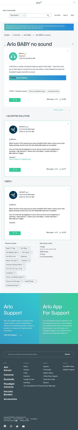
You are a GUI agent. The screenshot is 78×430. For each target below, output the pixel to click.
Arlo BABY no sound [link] (43, 35)
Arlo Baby (27, 35)
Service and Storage (13, 281)
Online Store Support (50, 376)
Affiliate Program (69, 370)
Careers (26, 370)
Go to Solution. (22, 78)
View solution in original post (20, 159)
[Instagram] (11, 426)
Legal (26, 419)
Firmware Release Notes (14, 264)
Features (24, 260)
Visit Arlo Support (10, 335)
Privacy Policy (7, 419)
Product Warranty (49, 386)
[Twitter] (17, 426)
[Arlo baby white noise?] (69, 110)
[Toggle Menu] (74, 2)
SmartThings (29, 281)
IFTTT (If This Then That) (14, 269)
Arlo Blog (26, 383)
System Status (48, 373)
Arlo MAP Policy (68, 366)
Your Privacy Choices (9, 420)
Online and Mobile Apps (37, 91)
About (25, 366)
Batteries (24, 256)
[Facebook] (5, 426)
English (7, 35)
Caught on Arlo (28, 379)
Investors (26, 376)
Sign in (65, 15)
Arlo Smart (25, 252)
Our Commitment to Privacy (33, 386)
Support (46, 366)
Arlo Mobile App (11, 252)
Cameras (16, 35)
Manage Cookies (24, 420)
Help (72, 15)
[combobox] (38, 15)
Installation (9, 273)
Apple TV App (10, 248)
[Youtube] (23, 426)
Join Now (57, 15)
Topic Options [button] (73, 44)
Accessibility (33, 419)
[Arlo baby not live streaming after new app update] (66, 110)
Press (25, 373)
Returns (46, 383)
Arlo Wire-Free (11, 256)
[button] (67, 50)
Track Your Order (49, 379)
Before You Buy (11, 260)
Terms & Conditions (18, 419)
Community (47, 370)
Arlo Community (9, 10)
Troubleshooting (53, 91)
